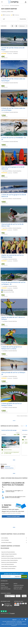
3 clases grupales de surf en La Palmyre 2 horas (11, 404)
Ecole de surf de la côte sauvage (9, 430)
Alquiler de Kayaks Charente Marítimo (9, 554)
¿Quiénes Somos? (5, 583)
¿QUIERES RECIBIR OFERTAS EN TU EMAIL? (14, 573)
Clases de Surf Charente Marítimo (8, 552)
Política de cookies (18, 588)
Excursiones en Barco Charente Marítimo (9, 560)
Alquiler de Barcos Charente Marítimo (8, 566)
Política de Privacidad (5, 588)
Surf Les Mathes (4, 538)
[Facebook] (22, 620)
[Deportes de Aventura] (13, 2)
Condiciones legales (18, 587)
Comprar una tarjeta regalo (13, 516)
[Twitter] (25, 620)
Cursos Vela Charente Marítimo (7, 564)
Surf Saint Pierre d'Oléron (6, 542)
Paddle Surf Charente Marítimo (7, 556)
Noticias (15, 583)
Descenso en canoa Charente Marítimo (9, 562)
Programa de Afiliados (19, 585)
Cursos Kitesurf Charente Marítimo (8, 568)
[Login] (26, 2)
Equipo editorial (4, 587)
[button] (26, 425)
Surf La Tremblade (5, 540)
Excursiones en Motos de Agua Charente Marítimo (11, 558)
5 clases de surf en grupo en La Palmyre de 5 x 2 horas (11, 348)
